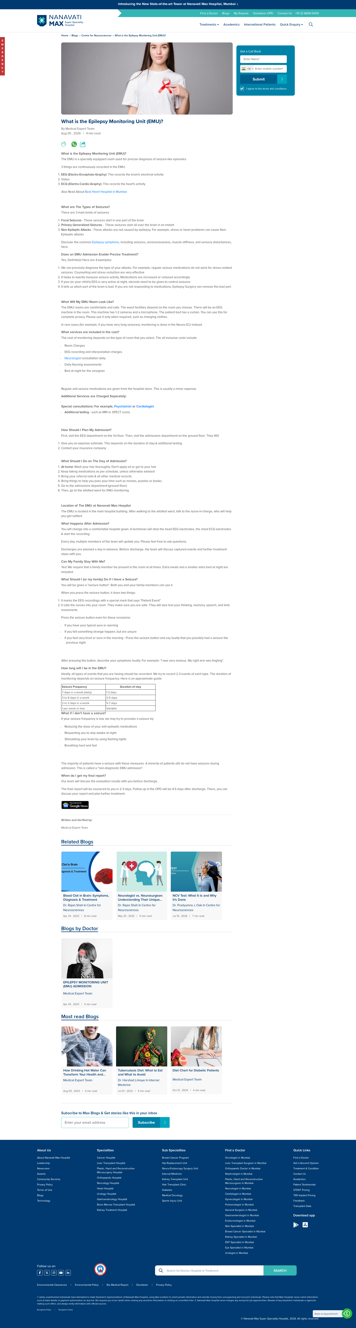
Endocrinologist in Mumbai (240, 1221)
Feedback (299, 1201)
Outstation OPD (263, 13)
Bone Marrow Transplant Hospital (116, 1204)
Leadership (43, 1163)
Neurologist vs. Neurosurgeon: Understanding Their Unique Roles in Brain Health (140, 897)
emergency (2, 56)
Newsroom (43, 1168)
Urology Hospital (106, 1194)
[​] (40, 1273)
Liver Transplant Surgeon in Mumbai (245, 1163)
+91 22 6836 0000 (307, 13)
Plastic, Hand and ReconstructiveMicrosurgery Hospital (116, 1170)
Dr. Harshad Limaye (131, 1080)
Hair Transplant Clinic (174, 1184)
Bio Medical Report (117, 1285)
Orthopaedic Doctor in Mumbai (242, 1168)
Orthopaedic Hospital (109, 1178)
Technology (43, 1201)
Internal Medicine (172, 1174)
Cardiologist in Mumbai (238, 1194)
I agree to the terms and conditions (266, 88)
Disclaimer (142, 1285)
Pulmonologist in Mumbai (239, 1204)
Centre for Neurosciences (96, 35)
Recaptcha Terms (66, 1309)
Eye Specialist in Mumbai (239, 1247)
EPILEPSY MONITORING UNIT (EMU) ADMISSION (85, 984)
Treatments (208, 24)
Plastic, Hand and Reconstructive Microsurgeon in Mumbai (244, 1181)
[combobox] (247, 68)
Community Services (48, 1179)
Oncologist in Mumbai (237, 1157)
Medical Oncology (172, 1195)
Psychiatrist (122, 406)
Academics (231, 24)
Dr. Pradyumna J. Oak (188, 905)
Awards (41, 1174)
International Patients (259, 24)
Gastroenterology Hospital (112, 1199)
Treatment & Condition (306, 1168)
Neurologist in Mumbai (238, 1188)
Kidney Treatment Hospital (112, 1210)
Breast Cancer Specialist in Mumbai (245, 1231)
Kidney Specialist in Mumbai (241, 1237)
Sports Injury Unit (172, 1201)
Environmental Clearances (52, 1285)
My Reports (241, 13)
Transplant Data (302, 1206)
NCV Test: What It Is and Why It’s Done (194, 897)
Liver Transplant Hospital (111, 1163)
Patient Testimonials (304, 1184)
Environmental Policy (87, 1285)
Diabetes (167, 1190)
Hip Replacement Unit (174, 1163)
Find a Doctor (209, 13)
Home (64, 35)
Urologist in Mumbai (236, 1253)
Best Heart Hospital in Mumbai (106, 191)
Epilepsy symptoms (105, 242)
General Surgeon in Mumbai (241, 1210)
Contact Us (285, 13)
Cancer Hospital (106, 1157)
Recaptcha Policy (44, 1309)
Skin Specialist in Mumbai (239, 1226)
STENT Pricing (301, 1190)
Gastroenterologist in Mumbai (242, 1215)
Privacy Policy (45, 1184)
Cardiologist (145, 406)
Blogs (225, 13)
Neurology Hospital (108, 1183)
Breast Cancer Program (175, 1157)
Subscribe (146, 1122)
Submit (259, 79)
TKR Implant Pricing (304, 1195)
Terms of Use (44, 1190)
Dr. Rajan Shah (73, 905)
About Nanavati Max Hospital (53, 1157)
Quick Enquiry (290, 24)
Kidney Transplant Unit (175, 1179)
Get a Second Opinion (306, 1163)
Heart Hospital (105, 1188)
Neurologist (73, 358)
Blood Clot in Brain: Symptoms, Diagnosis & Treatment (86, 897)
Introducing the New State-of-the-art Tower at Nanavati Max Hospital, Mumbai (177, 3)
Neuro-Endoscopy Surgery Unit (180, 1168)
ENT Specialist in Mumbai (239, 1242)
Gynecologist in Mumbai (239, 1199)
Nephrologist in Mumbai (238, 1174)
